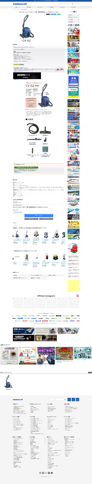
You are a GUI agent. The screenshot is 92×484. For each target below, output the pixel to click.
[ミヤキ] (57, 321)
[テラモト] (15, 318)
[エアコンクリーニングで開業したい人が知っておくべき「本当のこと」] (9, 356)
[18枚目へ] (51, 365)
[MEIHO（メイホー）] (63, 321)
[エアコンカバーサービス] (29, 316)
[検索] (72, 4)
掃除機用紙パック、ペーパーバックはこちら (20, 79)
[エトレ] (63, 316)
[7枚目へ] (43, 365)
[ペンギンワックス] (16, 321)
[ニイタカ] (42, 318)
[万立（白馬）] (36, 321)
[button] (18, 7)
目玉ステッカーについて (18, 71)
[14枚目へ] (48, 365)
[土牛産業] (29, 318)
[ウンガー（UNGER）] (23, 316)
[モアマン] (77, 321)
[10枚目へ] (45, 365)
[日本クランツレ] (49, 318)
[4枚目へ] (41, 365)
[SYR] (57, 316)
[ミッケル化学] (43, 321)
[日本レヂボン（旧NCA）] (56, 318)
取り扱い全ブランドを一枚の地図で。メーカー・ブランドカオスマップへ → (46, 323)
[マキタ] (29, 321)
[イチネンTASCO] (16, 316)
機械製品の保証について (18, 172)
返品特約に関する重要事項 (18, 212)
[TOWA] (22, 318)
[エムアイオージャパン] (70, 316)
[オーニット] (77, 316)
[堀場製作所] (23, 321)
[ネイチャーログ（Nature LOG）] (69, 318)
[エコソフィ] (36, 316)
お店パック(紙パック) (19, 61)
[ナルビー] (35, 318)
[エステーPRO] (50, 316)
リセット (90, 372)
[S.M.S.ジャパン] (43, 316)
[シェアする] (44, 14)
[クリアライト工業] (76, 318)
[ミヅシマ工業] (50, 321)
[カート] (76, 4)
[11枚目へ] (46, 365)
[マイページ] (78, 4)
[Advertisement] (74, 286)
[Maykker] (70, 321)
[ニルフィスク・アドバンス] (63, 318)
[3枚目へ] (40, 365)
